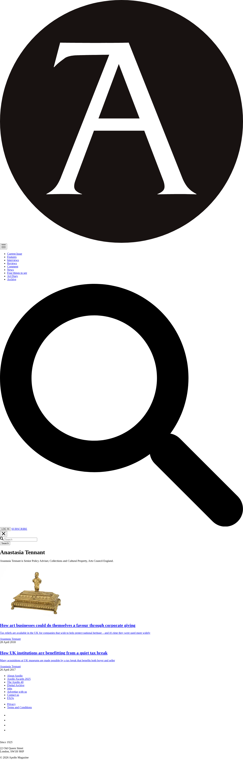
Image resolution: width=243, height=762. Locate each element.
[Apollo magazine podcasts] (9, 730)
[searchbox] (20, 539)
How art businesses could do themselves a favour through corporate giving (67, 625)
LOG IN (5, 529)
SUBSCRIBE (19, 528)
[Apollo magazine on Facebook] (9, 715)
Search (5, 543)
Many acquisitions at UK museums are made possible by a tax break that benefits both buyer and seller (57, 660)
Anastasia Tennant (10, 638)
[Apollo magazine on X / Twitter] (9, 720)
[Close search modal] (3, 534)
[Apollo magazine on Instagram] (9, 725)
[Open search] (121, 525)
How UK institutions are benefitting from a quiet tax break (53, 653)
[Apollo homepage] (121, 122)
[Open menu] (3, 246)
